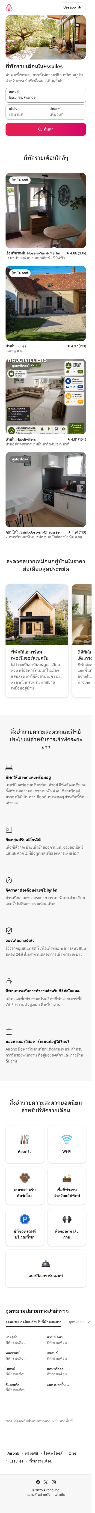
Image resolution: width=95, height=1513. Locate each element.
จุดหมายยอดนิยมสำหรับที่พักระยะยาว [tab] (34, 1322)
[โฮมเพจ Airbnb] (9, 7)
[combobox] (45, 97)
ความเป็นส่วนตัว (38, 1495)
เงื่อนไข (60, 1495)
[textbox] (25, 114)
